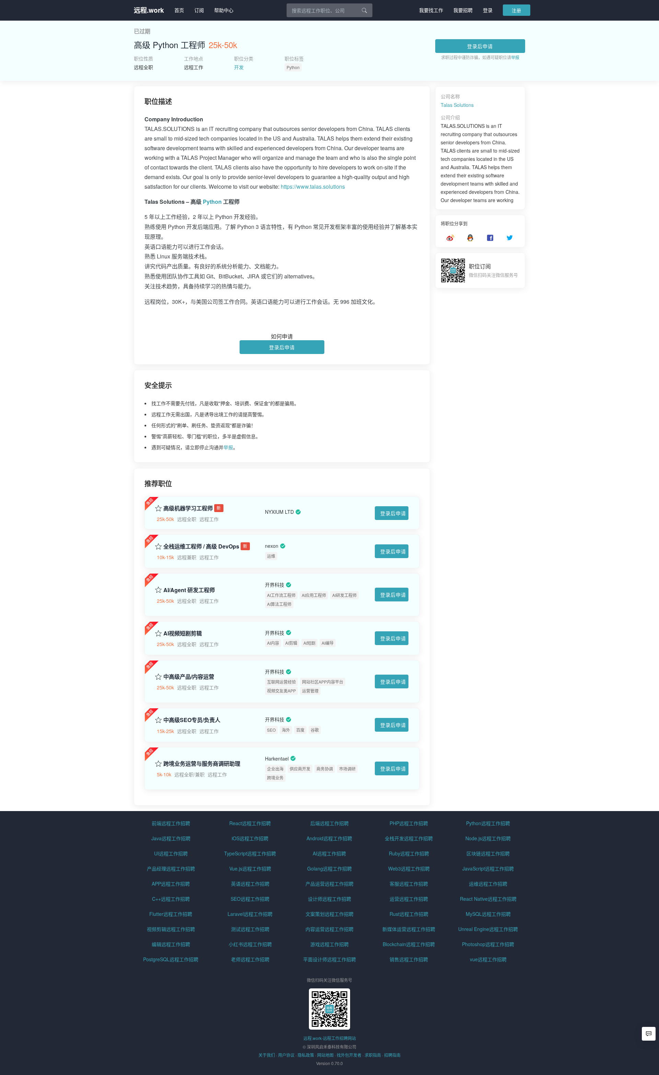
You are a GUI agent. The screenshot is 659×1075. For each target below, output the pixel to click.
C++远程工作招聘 (171, 898)
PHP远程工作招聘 (409, 823)
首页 (179, 10)
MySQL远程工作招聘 (488, 913)
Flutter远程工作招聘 (170, 913)
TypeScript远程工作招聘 (250, 853)
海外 (286, 730)
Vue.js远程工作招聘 (250, 868)
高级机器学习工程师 (188, 508)
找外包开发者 (349, 1055)
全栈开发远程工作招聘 (409, 838)
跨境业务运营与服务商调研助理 (201, 763)
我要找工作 (431, 10)
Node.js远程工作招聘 (488, 838)
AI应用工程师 (314, 595)
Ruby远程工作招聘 (409, 853)
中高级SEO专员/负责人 (191, 720)
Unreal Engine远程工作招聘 (488, 929)
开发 (239, 67)
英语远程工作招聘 (250, 883)
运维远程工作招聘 (488, 883)
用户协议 (286, 1055)
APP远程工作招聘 (171, 883)
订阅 (199, 10)
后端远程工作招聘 (329, 823)
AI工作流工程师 (281, 595)
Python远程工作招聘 (488, 823)
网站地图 (325, 1055)
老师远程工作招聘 (250, 959)
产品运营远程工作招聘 (329, 883)
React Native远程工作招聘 (488, 898)
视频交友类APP (281, 691)
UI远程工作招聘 (171, 853)
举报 (515, 57)
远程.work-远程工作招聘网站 (329, 1038)
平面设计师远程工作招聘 (329, 959)
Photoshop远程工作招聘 (488, 944)
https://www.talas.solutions (313, 186)
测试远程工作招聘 (250, 929)
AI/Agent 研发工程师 (189, 590)
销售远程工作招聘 (409, 959)
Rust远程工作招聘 (409, 913)
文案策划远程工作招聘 (329, 913)
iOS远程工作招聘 (250, 838)
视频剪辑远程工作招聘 (171, 929)
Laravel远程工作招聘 (250, 913)
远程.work (149, 10)
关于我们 (266, 1055)
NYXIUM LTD (279, 512)
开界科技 (274, 584)
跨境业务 (275, 777)
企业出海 (275, 769)
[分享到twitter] (510, 238)
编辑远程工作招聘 (171, 944)
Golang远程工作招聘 (329, 868)
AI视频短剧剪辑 (182, 633)
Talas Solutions (457, 104)
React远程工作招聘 (250, 823)
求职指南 (373, 1055)
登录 (488, 10)
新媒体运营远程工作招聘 (408, 929)
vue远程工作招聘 (488, 959)
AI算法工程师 (279, 604)
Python (293, 67)
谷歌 (315, 730)
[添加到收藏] (158, 507)
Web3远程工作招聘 (409, 868)
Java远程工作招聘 (170, 838)
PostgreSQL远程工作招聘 (170, 959)
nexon (271, 545)
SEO (271, 730)
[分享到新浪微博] (450, 238)
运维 (271, 556)
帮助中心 (223, 10)
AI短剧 (309, 643)
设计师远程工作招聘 (329, 898)
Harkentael (277, 758)
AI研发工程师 (344, 595)
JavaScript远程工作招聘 (488, 868)
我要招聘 (463, 10)
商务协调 (324, 769)
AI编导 (328, 643)
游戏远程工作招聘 (329, 944)
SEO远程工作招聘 (250, 898)
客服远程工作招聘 (409, 883)
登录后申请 (480, 46)
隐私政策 (306, 1055)
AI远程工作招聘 (329, 853)
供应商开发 (300, 769)
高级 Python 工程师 (169, 45)
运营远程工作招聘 (409, 898)
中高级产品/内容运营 (188, 676)
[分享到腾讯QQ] (470, 238)
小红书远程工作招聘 (250, 944)
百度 (300, 730)
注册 (516, 10)
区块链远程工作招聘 (488, 853)
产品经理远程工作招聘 (171, 868)
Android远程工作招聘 (329, 838)
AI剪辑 (291, 643)
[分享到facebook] (490, 238)
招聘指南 (392, 1055)
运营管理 (310, 691)
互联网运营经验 (281, 682)
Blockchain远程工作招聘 (409, 944)
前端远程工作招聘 (171, 823)
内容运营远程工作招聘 (329, 929)
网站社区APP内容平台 (322, 682)
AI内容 (273, 643)
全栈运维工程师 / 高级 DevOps (201, 546)
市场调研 (347, 769)
